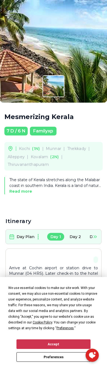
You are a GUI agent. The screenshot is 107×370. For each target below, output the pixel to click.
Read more (20, 191)
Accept (53, 344)
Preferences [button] (65, 328)
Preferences (54, 357)
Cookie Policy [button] (42, 322)
